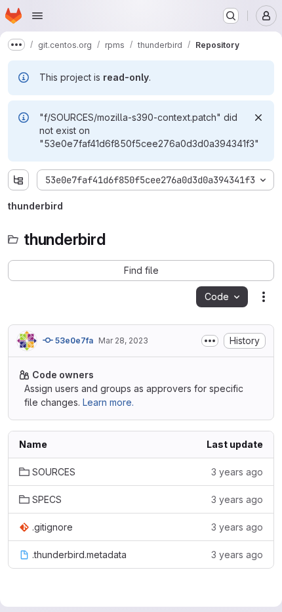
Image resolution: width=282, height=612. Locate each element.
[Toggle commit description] (209, 341)
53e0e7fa (73, 340)
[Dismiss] (258, 117)
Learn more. (108, 402)
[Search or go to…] (231, 16)
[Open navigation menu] (37, 15)
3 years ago (237, 471)
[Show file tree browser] (18, 179)
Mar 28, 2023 (123, 340)
